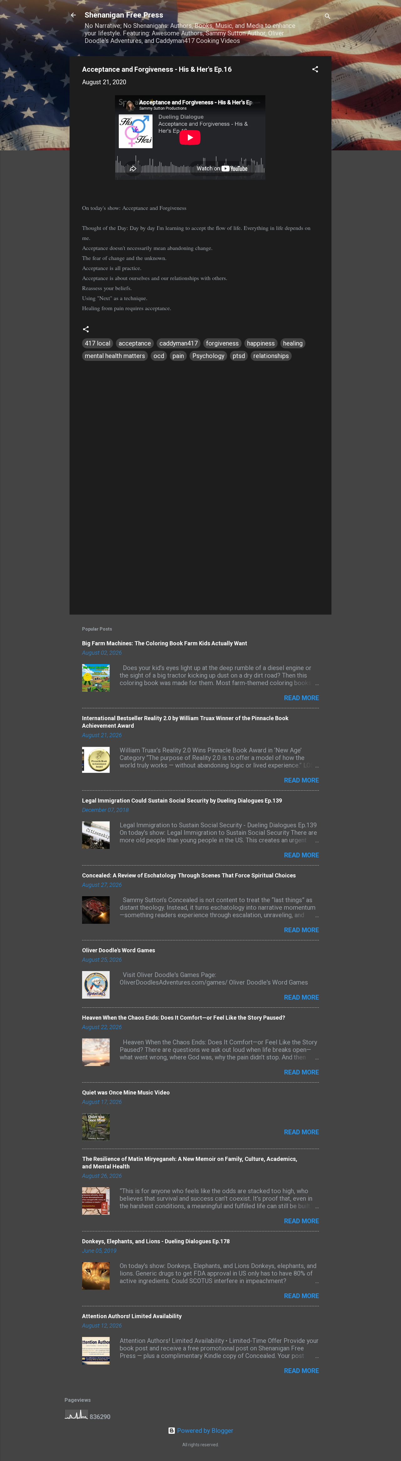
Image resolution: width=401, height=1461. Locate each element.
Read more (301, 698)
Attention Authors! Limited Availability (132, 1316)
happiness (261, 343)
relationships (271, 356)
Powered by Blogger (204, 1430)
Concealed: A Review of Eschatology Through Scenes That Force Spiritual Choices (189, 875)
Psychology (208, 356)
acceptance (135, 343)
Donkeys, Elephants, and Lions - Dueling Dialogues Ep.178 (156, 1241)
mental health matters (115, 356)
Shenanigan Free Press (124, 15)
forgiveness (222, 343)
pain (178, 356)
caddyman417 (178, 343)
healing (293, 343)
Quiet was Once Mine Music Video (126, 1092)
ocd (159, 356)
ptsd (239, 356)
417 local (97, 343)
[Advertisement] (200, 556)
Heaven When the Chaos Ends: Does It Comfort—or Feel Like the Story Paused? (183, 1017)
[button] (315, 70)
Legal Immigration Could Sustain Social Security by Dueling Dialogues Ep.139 (182, 800)
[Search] (327, 17)
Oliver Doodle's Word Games (118, 950)
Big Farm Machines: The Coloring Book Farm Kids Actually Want (164, 643)
